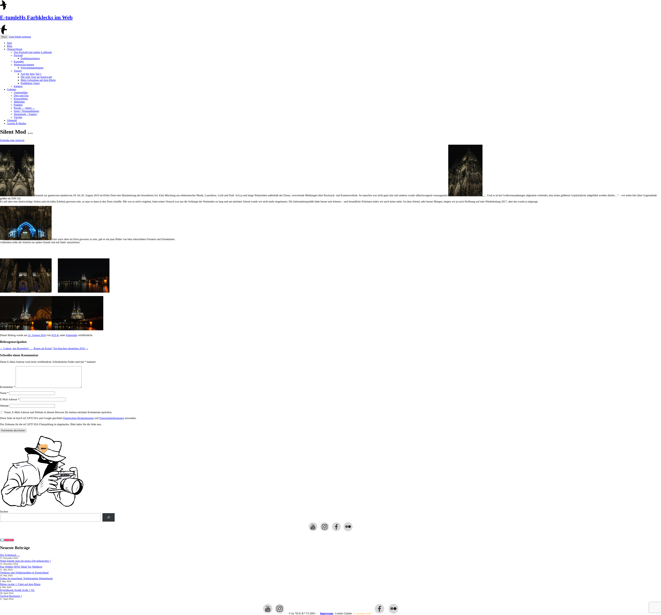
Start (9, 42)
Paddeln (18, 104)
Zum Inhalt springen (20, 36)
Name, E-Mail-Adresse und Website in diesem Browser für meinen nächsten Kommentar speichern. (58, 412)
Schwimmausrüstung (32, 67)
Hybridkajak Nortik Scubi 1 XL (17, 590)
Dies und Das (21, 95)
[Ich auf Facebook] (336, 531)
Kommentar (7, 387)
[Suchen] (108, 517)
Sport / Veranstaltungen (26, 111)
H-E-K (55, 335)
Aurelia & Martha (16, 123)
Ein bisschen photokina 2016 (70, 348)
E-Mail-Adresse (9, 399)
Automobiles (21, 92)
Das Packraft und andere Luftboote (33, 52)
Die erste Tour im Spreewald (36, 77)
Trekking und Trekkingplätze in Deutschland (24, 572)
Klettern (18, 86)
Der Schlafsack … (10, 555)
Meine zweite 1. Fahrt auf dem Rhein (20, 584)
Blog (9, 46)
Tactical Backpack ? (11, 596)
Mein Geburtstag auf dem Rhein (38, 80)
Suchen (4, 511)
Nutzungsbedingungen (111, 418)
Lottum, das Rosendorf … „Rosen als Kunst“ (26, 348)
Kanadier (19, 61)
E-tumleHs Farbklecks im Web (36, 17)
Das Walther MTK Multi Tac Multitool (21, 566)
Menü (4, 37)
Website (4, 405)
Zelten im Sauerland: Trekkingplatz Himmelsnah (26, 578)
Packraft (18, 55)
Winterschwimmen (24, 64)
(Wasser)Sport (14, 49)
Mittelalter (19, 101)
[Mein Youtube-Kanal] (313, 531)
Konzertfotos (21, 98)
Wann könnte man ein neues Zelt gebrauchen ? (25, 560)
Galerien (11, 89)
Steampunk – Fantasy (25, 114)
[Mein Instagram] (324, 531)
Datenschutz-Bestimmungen (78, 418)
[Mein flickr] (348, 531)
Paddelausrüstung (30, 58)
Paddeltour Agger (30, 83)
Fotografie (71, 335)
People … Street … (24, 107)
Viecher (18, 117)
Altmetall (12, 120)
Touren (18, 70)
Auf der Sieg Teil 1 (31, 73)
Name (4, 393)
